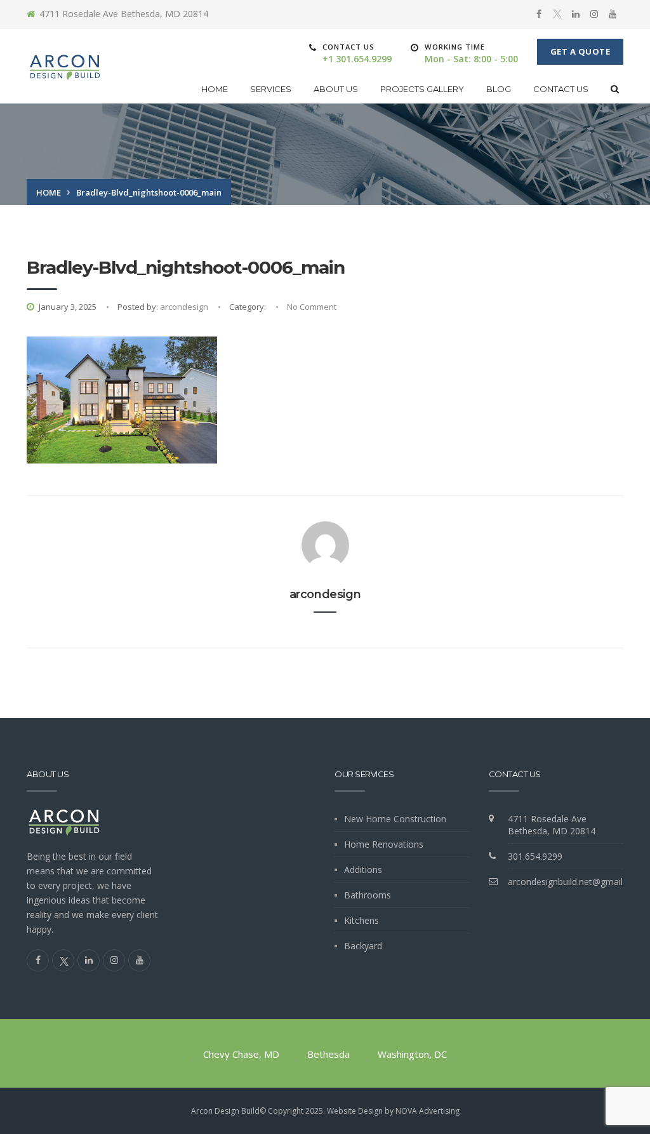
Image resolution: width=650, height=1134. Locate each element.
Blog (498, 89)
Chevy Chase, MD (241, 1054)
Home (214, 89)
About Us (336, 89)
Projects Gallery (422, 89)
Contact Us (560, 89)
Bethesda (328, 1054)
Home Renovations (383, 844)
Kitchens (361, 920)
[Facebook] (539, 14)
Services (270, 89)
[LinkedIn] (575, 14)
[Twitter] (557, 15)
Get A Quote (580, 51)
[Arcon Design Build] (65, 66)
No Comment (311, 306)
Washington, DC (412, 1054)
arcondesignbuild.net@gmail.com (575, 882)
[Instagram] (594, 14)
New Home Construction (395, 819)
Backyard (363, 946)
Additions (363, 870)
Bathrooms (367, 895)
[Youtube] (612, 14)
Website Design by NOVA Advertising (393, 1110)
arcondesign (184, 306)
